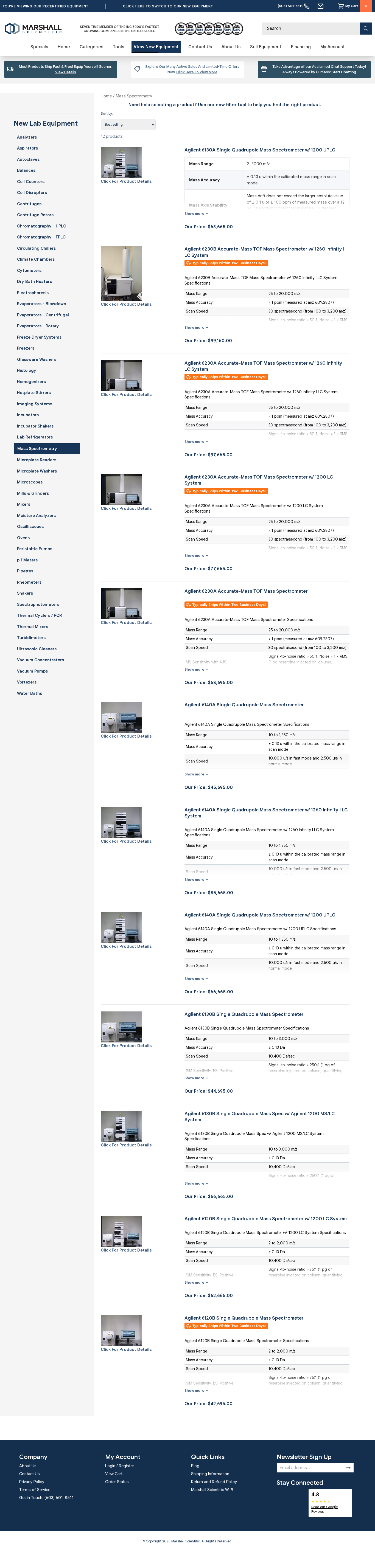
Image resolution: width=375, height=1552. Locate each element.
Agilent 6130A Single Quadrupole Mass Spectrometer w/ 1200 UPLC (259, 150)
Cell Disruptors (32, 192)
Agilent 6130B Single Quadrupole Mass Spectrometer (244, 1014)
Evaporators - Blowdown (41, 303)
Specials (39, 47)
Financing (301, 47)
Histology (26, 370)
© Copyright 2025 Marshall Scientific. (172, 1541)
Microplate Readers (36, 459)
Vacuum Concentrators (40, 659)
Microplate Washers (37, 471)
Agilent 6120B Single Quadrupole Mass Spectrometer (244, 1318)
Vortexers (27, 682)
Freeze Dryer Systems (39, 337)
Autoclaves (28, 159)
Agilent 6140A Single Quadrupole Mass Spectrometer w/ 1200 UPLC (259, 915)
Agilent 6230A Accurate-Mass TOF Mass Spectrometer (246, 591)
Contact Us (200, 47)
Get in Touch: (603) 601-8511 (46, 1497)
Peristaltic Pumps (34, 548)
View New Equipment (156, 47)
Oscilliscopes (30, 526)
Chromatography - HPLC (41, 226)
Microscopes (30, 482)
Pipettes (25, 571)
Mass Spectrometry (37, 448)
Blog (195, 1465)
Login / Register (119, 1465)
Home (64, 47)
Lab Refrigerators (35, 437)
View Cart (113, 1473)
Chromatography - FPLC (41, 237)
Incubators (28, 414)
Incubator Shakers (35, 426)
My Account (332, 47)
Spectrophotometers (38, 604)
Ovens (23, 537)
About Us (231, 47)
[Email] (320, 6)
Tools (118, 47)
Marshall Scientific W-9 (212, 1489)
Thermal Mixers (32, 626)
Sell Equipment (265, 47)
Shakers (25, 593)
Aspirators (27, 148)
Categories (91, 47)
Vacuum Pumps (32, 671)
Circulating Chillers (36, 248)
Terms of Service (34, 1489)
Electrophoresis (33, 292)
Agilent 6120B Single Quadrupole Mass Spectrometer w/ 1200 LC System (265, 1219)
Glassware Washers (36, 359)
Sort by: (107, 113)
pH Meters (27, 560)
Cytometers (29, 270)
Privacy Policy (31, 1481)
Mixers (23, 504)
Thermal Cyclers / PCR (39, 615)
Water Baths (29, 693)
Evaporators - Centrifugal (43, 315)
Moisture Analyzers (36, 515)
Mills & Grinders (33, 493)
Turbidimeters (31, 637)
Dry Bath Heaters (34, 281)
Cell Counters (30, 181)
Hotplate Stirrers (34, 392)
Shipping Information (210, 1473)
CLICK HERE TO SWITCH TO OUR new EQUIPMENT (168, 6)
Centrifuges (29, 203)
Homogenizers (31, 381)
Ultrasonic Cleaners (37, 648)
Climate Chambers (36, 259)
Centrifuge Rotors (35, 214)
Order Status (117, 1481)
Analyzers (27, 137)
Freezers (25, 348)
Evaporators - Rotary (38, 326)
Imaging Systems (34, 403)
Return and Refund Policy (214, 1481)
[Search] (366, 29)
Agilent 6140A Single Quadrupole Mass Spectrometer (244, 705)
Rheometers (29, 582)
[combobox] (317, 29)
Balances (26, 170)
